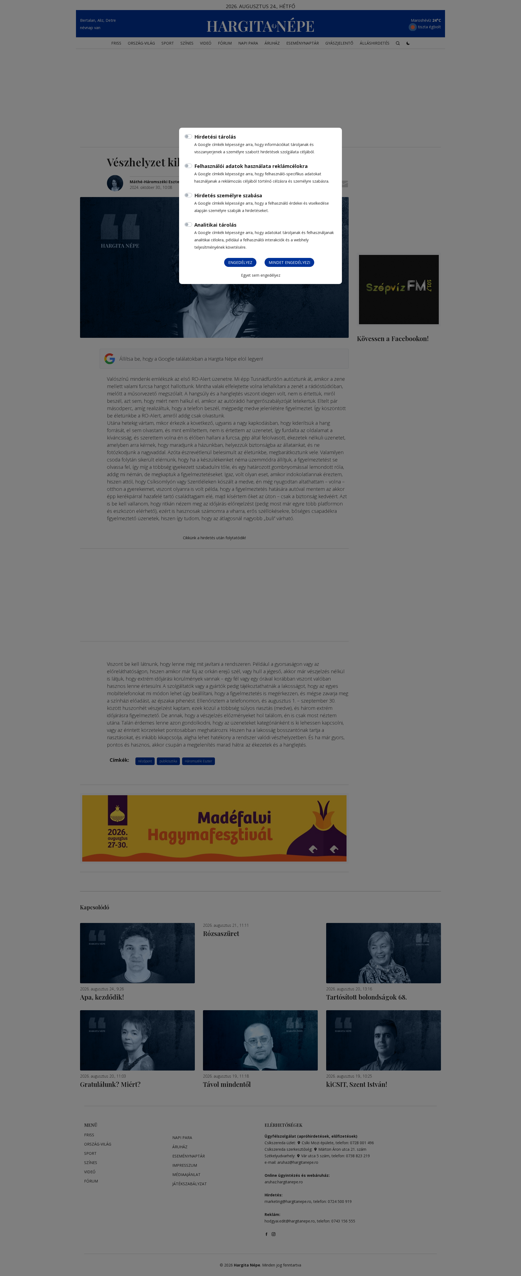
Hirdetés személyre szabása (228, 195)
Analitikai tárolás (215, 224)
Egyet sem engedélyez (260, 275)
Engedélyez (240, 262)
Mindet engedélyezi (289, 262)
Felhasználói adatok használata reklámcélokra (251, 166)
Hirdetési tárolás (215, 136)
